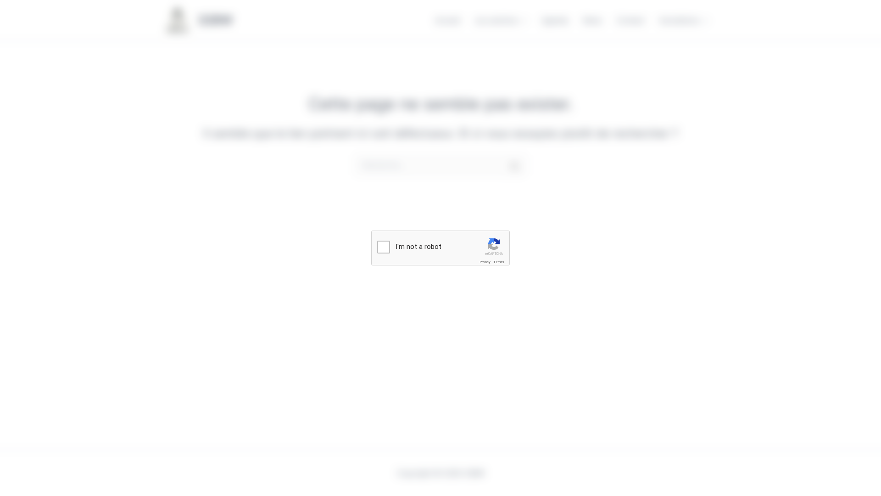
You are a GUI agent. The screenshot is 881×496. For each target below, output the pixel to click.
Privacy (485, 262)
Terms (498, 262)
